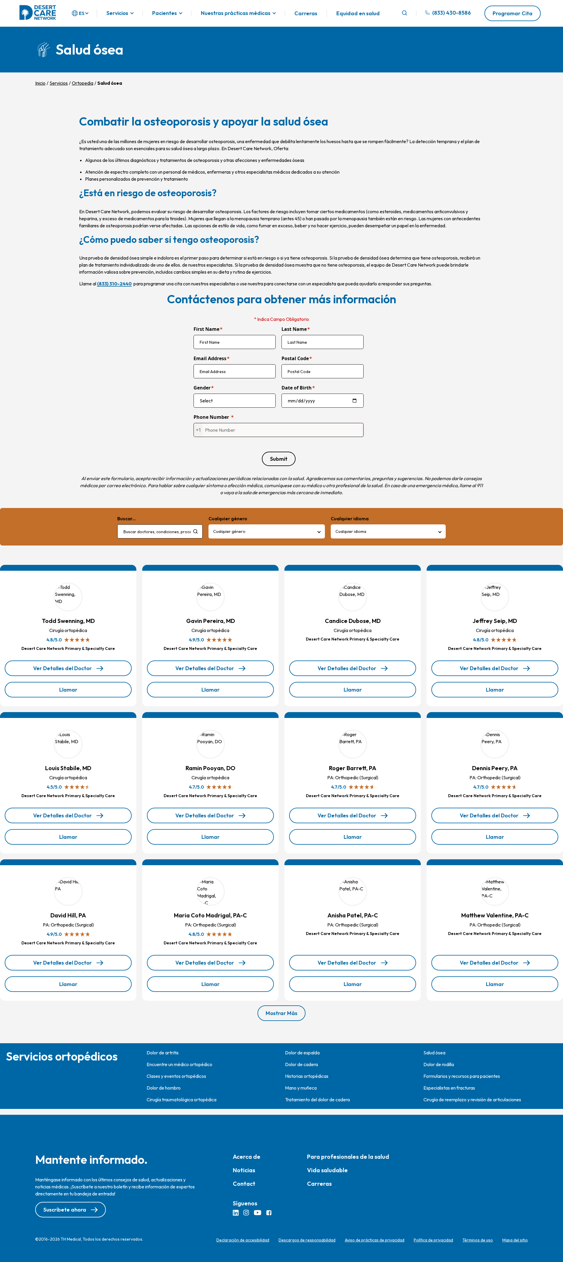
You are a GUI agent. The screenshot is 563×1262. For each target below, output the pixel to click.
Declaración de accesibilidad (242, 1240)
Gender (202, 387)
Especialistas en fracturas (449, 1088)
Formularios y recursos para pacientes (461, 1076)
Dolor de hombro (164, 1088)
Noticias (244, 1170)
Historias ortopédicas (306, 1076)
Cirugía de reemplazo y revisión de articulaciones (472, 1099)
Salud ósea (434, 1053)
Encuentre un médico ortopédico (179, 1064)
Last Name (294, 329)
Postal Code (295, 358)
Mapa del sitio (515, 1240)
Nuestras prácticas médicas (235, 13)
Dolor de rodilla (438, 1064)
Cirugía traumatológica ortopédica (181, 1099)
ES (81, 13)
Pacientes (164, 13)
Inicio (40, 83)
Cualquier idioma (350, 531)
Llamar (80, 691)
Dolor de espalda (302, 1053)
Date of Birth (297, 387)
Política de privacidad (433, 1240)
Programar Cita (513, 13)
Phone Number (211, 417)
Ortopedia (82, 83)
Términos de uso (477, 1240)
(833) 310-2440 (114, 284)
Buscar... (126, 518)
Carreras (305, 13)
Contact (244, 1183)
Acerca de (246, 1156)
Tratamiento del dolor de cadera (317, 1099)
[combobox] (160, 531)
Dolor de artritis (163, 1053)
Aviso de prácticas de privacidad (374, 1240)
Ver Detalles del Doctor (63, 670)
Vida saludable (327, 1170)
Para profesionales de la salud (348, 1156)
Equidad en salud (358, 13)
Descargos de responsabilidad (307, 1240)
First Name (206, 329)
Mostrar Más (281, 1013)
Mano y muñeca (301, 1088)
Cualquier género (229, 531)
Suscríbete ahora (64, 1209)
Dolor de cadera (301, 1064)
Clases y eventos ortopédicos (176, 1076)
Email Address (210, 358)
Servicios (117, 13)
